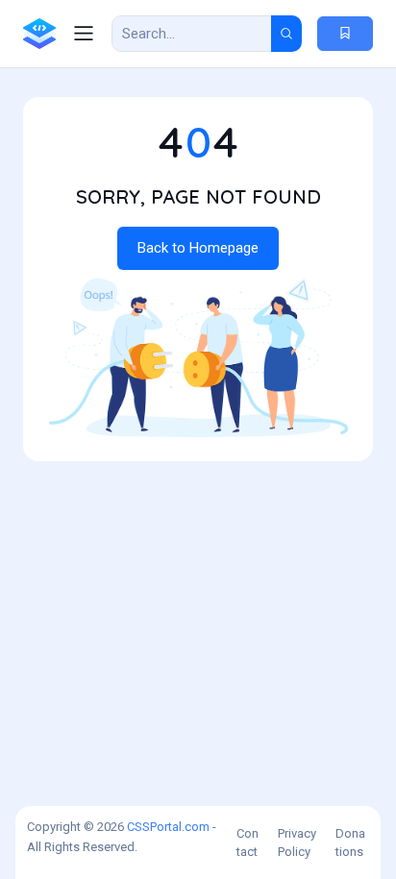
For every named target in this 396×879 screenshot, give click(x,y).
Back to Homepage (198, 247)
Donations (350, 843)
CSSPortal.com (168, 826)
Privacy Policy (297, 843)
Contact (247, 843)
